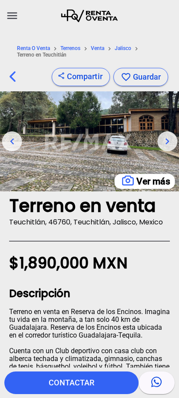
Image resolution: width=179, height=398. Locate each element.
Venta (97, 48)
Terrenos (70, 48)
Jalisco (123, 48)
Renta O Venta (33, 48)
